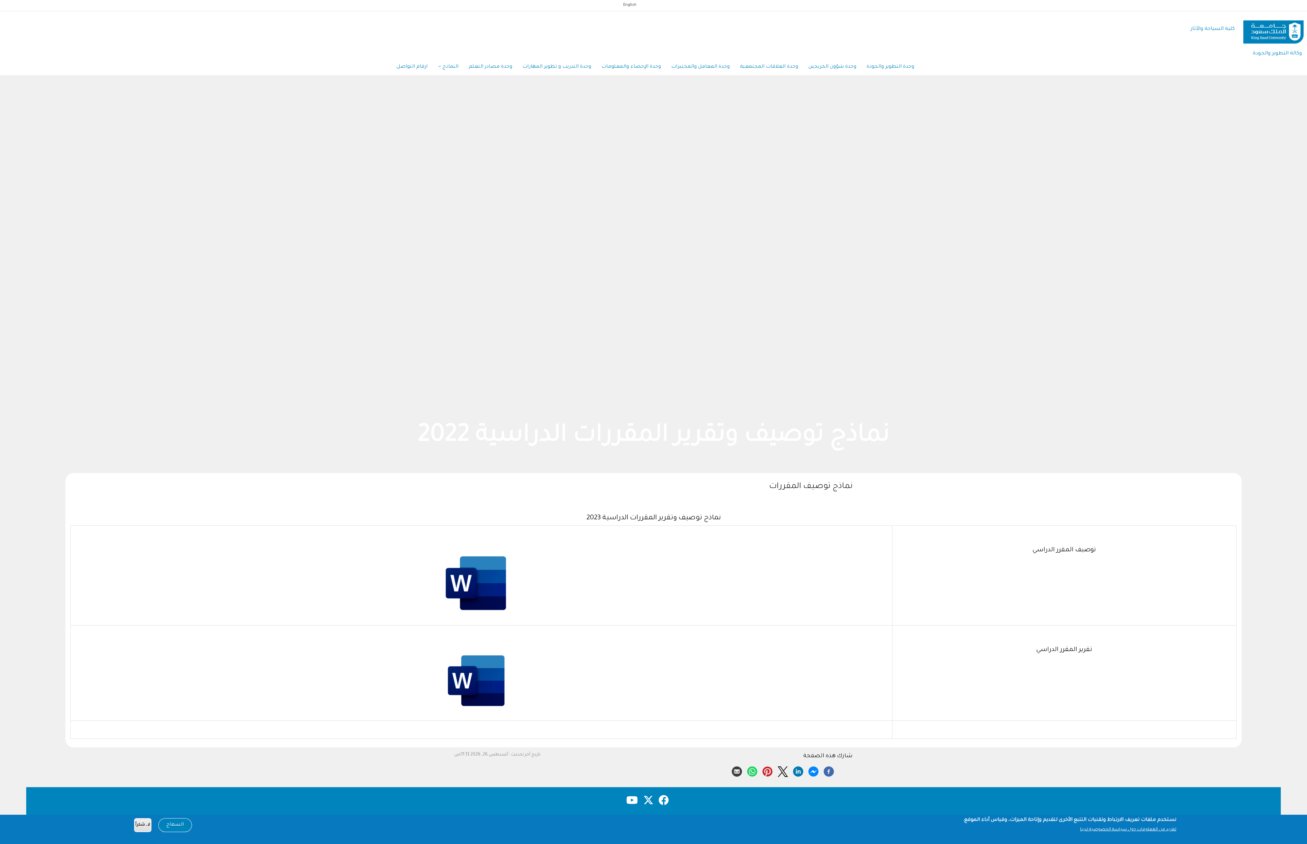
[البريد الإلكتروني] (737, 770)
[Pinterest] (767, 770)
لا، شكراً (142, 825)
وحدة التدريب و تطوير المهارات (556, 67)
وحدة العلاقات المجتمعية (769, 67)
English (629, 5)
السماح (175, 825)
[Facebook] (829, 770)
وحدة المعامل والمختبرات (700, 67)
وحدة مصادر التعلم (490, 67)
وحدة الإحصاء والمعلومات (631, 67)
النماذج (449, 67)
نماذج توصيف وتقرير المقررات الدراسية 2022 (413, 437)
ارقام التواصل (412, 67)
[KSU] (1273, 29)
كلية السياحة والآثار (1213, 29)
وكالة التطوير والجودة (1277, 53)
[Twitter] (783, 770)
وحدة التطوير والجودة (890, 67)
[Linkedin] (798, 770)
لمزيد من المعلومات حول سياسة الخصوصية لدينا (1128, 829)
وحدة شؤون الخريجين (832, 67)
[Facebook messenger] (813, 770)
